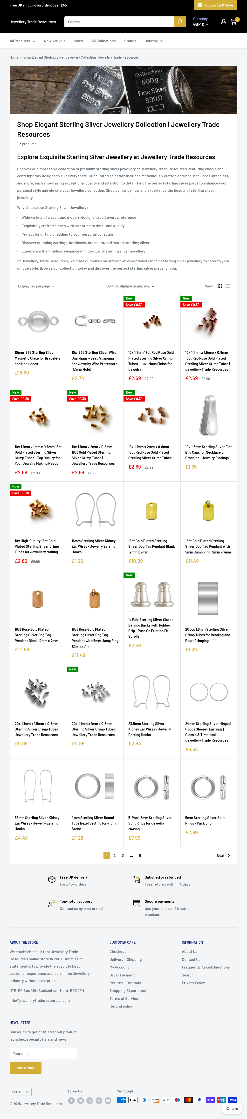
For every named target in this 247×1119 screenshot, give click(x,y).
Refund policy (121, 1006)
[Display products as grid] (220, 286)
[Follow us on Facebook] (71, 1100)
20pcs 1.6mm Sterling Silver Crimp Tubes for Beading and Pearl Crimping (207, 635)
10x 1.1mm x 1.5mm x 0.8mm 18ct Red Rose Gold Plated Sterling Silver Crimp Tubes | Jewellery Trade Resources (207, 360)
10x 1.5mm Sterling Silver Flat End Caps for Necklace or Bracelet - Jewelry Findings (208, 452)
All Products (20, 40)
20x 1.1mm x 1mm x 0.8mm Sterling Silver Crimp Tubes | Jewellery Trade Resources (94, 729)
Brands (130, 40)
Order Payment (122, 975)
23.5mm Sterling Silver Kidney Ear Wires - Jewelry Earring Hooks (149, 729)
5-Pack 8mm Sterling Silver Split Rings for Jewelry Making (150, 823)
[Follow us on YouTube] (108, 1100)
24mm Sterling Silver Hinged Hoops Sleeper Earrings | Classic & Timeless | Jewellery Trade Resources (208, 732)
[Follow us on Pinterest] (99, 1100)
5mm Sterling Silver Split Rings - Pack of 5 (205, 820)
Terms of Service (124, 998)
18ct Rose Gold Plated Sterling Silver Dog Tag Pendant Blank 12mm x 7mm (36, 635)
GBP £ (16, 1092)
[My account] (223, 21)
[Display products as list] (228, 286)
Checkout (118, 951)
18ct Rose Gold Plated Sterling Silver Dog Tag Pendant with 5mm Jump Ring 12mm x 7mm (95, 637)
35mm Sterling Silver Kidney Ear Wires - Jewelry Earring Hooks (37, 823)
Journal (151, 40)
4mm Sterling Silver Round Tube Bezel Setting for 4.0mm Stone (95, 823)
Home (14, 57)
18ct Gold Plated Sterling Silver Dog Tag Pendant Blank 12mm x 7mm (151, 546)
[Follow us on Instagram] (89, 1100)
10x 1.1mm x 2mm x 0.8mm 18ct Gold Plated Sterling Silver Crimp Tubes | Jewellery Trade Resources (93, 455)
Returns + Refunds (125, 982)
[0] (233, 22)
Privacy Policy (193, 982)
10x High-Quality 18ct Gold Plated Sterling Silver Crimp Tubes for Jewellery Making (37, 546)
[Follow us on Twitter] (80, 1100)
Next (221, 855)
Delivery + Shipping (126, 959)
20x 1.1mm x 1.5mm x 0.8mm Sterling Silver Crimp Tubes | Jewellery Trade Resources (37, 729)
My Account (119, 967)
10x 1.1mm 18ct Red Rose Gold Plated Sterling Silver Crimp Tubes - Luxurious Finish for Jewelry (151, 360)
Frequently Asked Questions (206, 967)
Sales (78, 40)
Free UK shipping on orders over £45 (38, 5)
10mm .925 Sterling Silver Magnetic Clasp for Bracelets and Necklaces (37, 358)
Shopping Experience (128, 990)
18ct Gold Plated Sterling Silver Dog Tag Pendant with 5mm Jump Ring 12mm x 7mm (208, 546)
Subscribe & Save (219, 5)
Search (188, 975)
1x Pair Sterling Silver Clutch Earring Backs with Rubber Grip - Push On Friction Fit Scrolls (150, 628)
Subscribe (25, 1067)
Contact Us (191, 959)
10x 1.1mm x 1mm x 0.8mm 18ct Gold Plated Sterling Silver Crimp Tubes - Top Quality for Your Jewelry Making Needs (38, 455)
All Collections (103, 40)
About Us (189, 951)
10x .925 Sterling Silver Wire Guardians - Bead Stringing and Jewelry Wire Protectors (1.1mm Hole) (94, 360)
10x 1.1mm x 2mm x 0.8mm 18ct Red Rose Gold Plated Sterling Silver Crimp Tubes (150, 452)
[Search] (180, 21)
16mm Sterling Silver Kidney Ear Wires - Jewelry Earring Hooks (94, 546)
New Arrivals (54, 40)
